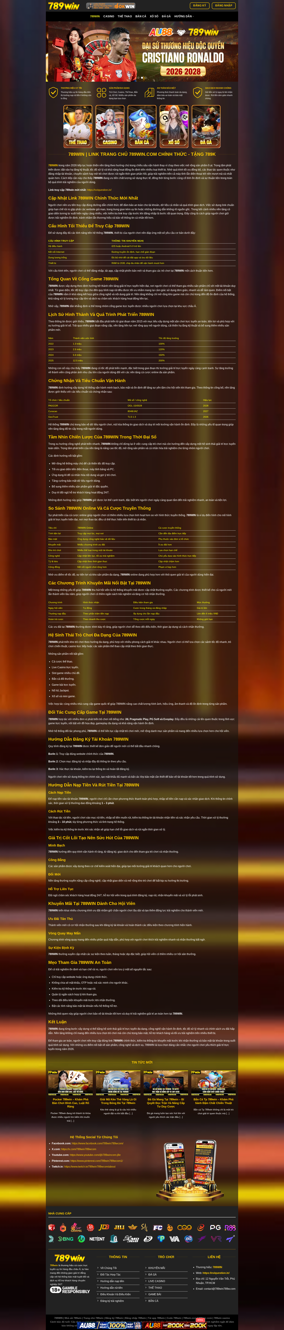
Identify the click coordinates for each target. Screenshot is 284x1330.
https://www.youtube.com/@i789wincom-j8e (95, 1155)
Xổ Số (154, 16)
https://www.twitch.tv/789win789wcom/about (89, 1166)
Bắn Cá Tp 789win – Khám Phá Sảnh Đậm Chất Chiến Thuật (68, 1101)
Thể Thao (125, 16)
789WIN (53, 165)
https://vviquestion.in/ (99, 189)
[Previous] (54, 51)
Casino (108, 16)
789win (95, 16)
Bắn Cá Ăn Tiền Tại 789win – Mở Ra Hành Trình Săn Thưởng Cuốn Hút (163, 1103)
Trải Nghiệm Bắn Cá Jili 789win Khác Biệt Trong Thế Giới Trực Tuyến (115, 1103)
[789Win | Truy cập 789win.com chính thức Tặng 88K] (64, 6)
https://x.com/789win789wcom (78, 1149)
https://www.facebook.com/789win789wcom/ (97, 1143)
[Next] (230, 51)
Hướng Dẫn (183, 16)
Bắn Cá (140, 16)
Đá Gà (166, 16)
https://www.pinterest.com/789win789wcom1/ (97, 1160)
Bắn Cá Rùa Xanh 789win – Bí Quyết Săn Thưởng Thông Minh (211, 1101)
